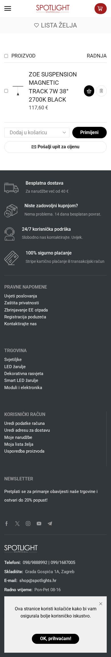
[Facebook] (6, 523)
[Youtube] (39, 523)
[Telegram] (50, 523)
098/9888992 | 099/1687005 (49, 562)
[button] (7, 8)
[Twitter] (17, 523)
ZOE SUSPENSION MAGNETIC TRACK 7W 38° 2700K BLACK (53, 87)
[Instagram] (28, 523)
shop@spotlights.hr (37, 580)
